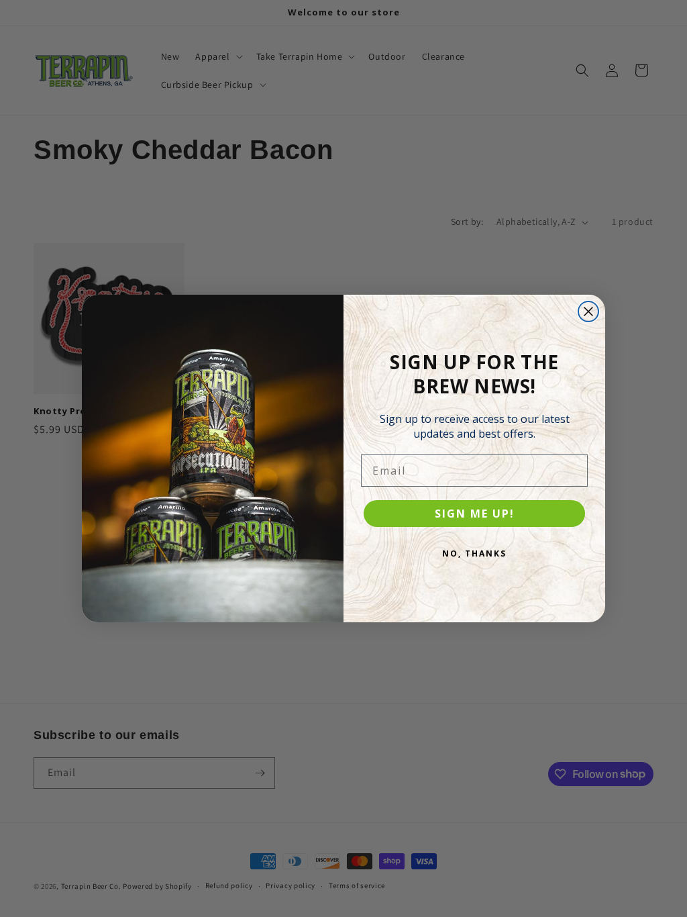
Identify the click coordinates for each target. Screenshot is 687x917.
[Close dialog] (588, 311)
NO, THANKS (474, 553)
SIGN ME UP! (475, 513)
